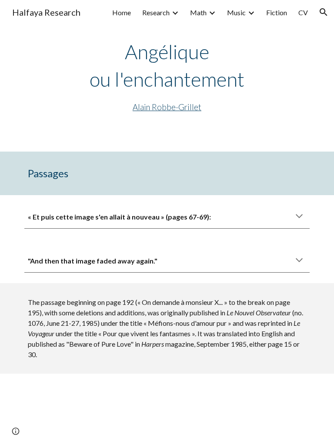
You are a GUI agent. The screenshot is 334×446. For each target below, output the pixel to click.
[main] (167, 76)
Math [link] (198, 12)
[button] (323, 12)
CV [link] (303, 12)
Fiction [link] (276, 12)
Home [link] (121, 12)
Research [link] (156, 12)
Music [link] (236, 12)
